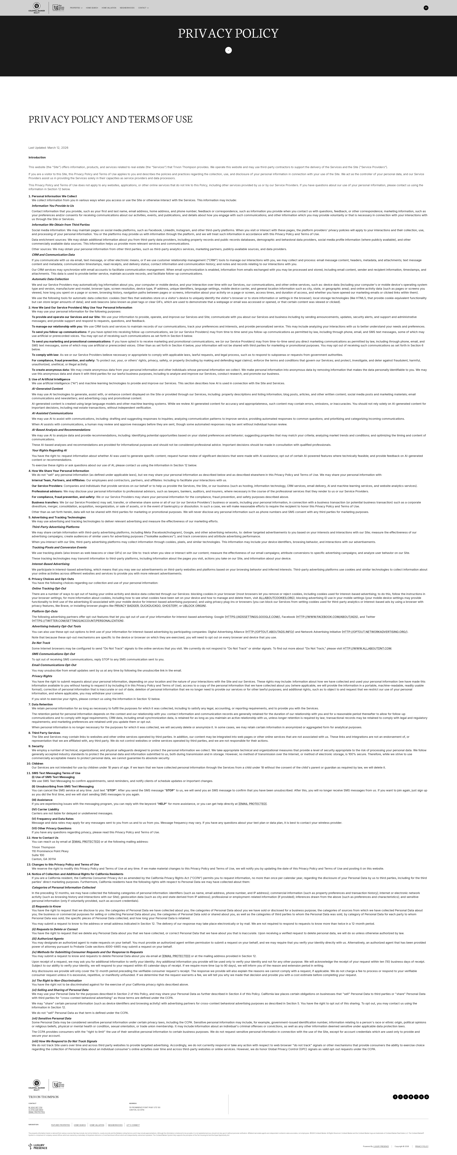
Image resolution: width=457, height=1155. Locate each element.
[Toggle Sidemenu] (426, 7)
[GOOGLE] (421, 1097)
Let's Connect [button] (133, 1125)
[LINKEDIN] (405, 1097)
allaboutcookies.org (276, 598)
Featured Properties (60, 1125)
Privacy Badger (126, 605)
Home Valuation (109, 8)
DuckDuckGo (150, 605)
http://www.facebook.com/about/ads (327, 617)
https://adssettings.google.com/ (252, 617)
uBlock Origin (194, 605)
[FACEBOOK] (395, 1097)
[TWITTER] (416, 1097)
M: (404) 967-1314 (35, 1107)
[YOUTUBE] (411, 1097)
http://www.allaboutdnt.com (367, 648)
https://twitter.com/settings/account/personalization (77, 620)
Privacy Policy (421, 1146)
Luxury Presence (381, 1146)
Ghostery (170, 605)
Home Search (92, 8)
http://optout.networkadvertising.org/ (375, 632)
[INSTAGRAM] (400, 1097)
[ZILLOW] (426, 1097)
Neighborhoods (127, 8)
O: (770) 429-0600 (36, 1110)
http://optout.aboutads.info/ (269, 632)
